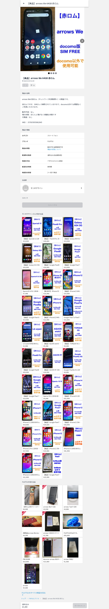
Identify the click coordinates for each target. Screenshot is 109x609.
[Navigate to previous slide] (22, 41)
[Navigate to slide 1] (49, 73)
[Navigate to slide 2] (51, 73)
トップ (23, 598)
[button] (23, 3)
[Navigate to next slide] (82, 41)
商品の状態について (54, 149)
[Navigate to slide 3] (53, 73)
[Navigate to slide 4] (56, 73)
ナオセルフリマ (34, 598)
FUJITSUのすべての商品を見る (34, 592)
